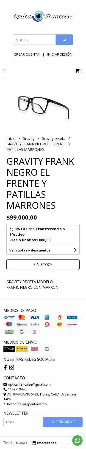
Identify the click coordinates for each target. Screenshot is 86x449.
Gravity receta (54, 138)
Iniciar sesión (59, 54)
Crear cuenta (26, 54)
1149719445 (16, 389)
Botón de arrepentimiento (26, 404)
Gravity (29, 138)
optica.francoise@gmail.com (29, 384)
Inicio (11, 138)
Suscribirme (63, 421)
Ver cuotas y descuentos (29, 250)
